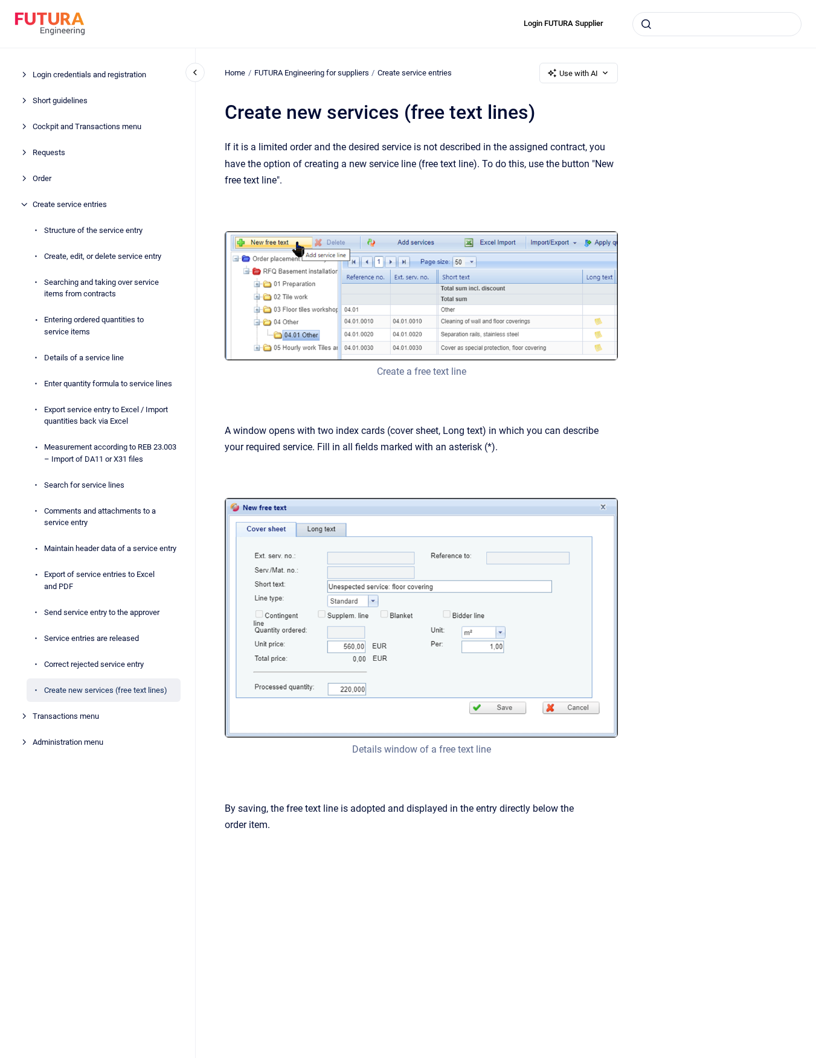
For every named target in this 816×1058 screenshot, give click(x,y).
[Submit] (646, 24)
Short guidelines (60, 100)
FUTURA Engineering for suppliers (311, 72)
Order (42, 178)
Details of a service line (84, 357)
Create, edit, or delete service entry (102, 256)
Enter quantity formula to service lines (108, 383)
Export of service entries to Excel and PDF (99, 580)
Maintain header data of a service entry (110, 548)
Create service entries (70, 204)
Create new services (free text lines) (105, 690)
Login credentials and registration (89, 74)
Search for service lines (84, 484)
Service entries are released (91, 638)
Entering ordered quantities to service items (94, 325)
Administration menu (68, 742)
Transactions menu (66, 716)
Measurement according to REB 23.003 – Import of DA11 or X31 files (110, 453)
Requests (49, 152)
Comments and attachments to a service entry (100, 516)
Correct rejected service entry (94, 664)
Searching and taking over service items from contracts (101, 288)
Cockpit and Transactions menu (87, 126)
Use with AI (578, 73)
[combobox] (717, 24)
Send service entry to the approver (101, 612)
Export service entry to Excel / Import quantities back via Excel (106, 415)
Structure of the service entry (93, 230)
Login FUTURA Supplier (563, 23)
